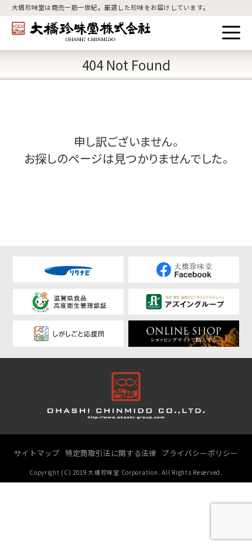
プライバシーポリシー (200, 452)
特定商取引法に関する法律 (110, 452)
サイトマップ (37, 452)
